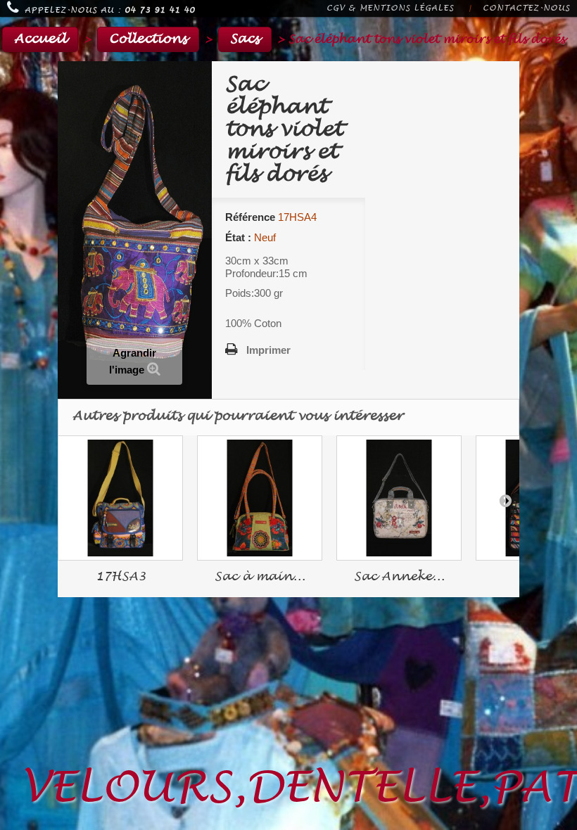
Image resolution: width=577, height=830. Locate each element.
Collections (148, 39)
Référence (250, 217)
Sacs (245, 39)
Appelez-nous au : (110, 10)
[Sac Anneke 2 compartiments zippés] (399, 498)
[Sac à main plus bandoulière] (259, 498)
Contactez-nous (526, 8)
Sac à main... (260, 576)
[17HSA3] (120, 498)
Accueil (40, 39)
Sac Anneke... (399, 576)
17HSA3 (121, 576)
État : (238, 237)
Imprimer (268, 350)
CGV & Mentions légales (390, 8)
